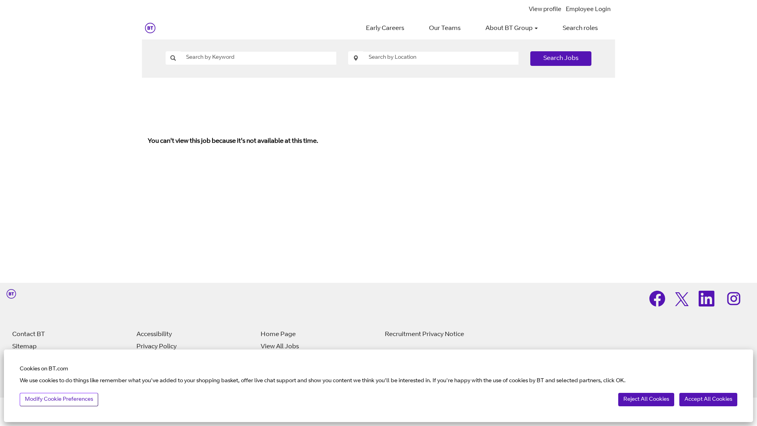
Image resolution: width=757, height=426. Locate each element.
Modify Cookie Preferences (59, 399)
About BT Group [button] (509, 28)
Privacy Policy (156, 347)
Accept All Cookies (708, 399)
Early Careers (385, 28)
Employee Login (588, 10)
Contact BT (28, 334)
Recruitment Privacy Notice (424, 334)
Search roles (580, 28)
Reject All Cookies (646, 399)
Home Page (278, 334)
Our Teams (445, 28)
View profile (545, 10)
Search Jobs (560, 58)
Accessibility (154, 334)
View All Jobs (280, 347)
